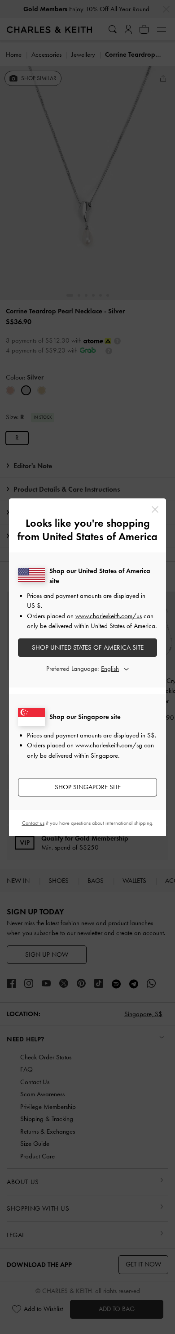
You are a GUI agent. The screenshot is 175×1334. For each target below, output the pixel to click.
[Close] (155, 509)
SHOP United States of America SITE (88, 647)
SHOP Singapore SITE (88, 787)
